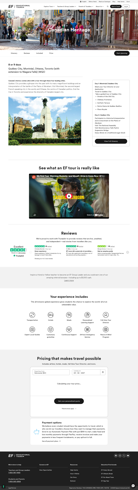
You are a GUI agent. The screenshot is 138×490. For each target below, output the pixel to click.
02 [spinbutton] (78, 373)
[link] (19, 6)
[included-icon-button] (32, 315)
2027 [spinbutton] (83, 373)
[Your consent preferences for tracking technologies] (3, 486)
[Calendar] (102, 372)
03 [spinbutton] (75, 373)
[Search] (107, 6)
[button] (14, 53)
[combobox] (51, 372)
